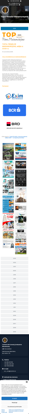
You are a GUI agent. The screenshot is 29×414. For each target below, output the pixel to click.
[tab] (14, 28)
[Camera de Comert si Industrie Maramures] (5, 10)
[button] (27, 382)
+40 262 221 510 (14, 1)
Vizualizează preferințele (15, 406)
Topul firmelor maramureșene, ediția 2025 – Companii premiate (16, 137)
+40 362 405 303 (9, 364)
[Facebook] (19, 4)
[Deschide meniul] (26, 10)
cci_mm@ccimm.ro (14, 3)
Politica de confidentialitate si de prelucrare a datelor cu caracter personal (16, 411)
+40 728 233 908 (9, 366)
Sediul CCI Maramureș (9, 379)
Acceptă (14, 398)
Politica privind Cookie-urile (4, 411)
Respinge (14, 402)
